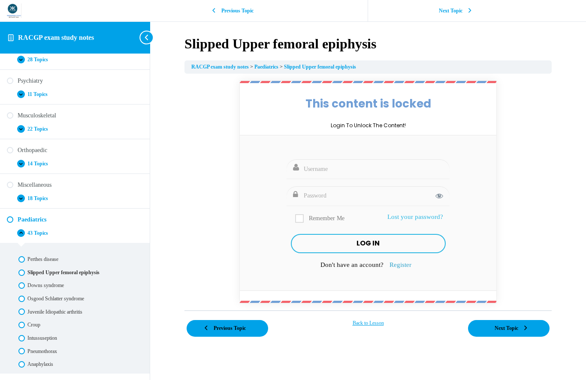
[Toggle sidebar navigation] (147, 37)
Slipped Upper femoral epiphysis (320, 67)
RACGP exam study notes (56, 37)
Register (400, 264)
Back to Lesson (368, 323)
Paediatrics (267, 67)
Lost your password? (415, 216)
